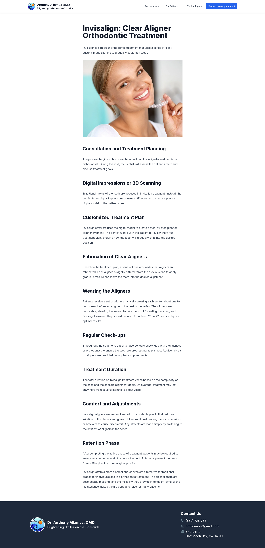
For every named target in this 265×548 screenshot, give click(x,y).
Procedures (151, 6)
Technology (193, 6)
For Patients (172, 6)
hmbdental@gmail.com (202, 526)
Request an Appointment (221, 6)
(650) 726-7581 (196, 521)
